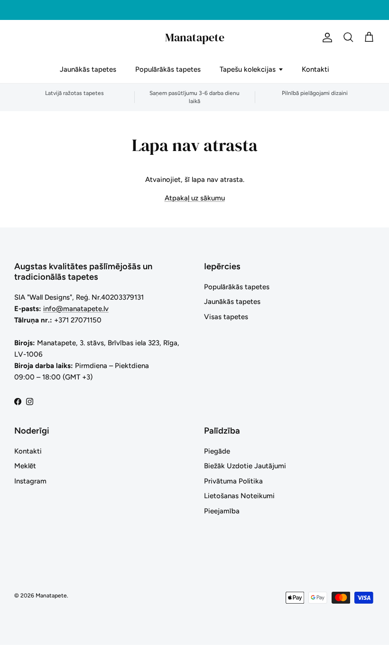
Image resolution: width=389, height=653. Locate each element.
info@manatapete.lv (76, 308)
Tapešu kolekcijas (248, 69)
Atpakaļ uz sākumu (195, 198)
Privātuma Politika (233, 481)
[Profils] (325, 37)
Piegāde (217, 451)
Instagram (30, 481)
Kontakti (315, 69)
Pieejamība (222, 511)
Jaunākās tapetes (88, 69)
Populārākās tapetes (168, 69)
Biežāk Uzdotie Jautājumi (245, 466)
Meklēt (25, 466)
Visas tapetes (226, 316)
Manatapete (51, 595)
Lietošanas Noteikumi (239, 496)
